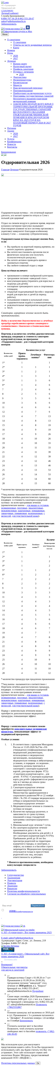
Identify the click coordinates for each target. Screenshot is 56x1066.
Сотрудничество (15, 875)
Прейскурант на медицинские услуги (32, 93)
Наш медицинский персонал (27, 88)
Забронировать (8, 24)
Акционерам (13, 877)
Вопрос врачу (20, 63)
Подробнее (37, 991)
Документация (14, 880)
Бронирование (8, 152)
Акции (10, 131)
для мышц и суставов (38, 505)
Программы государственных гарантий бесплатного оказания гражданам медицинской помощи (33, 99)
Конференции (14, 141)
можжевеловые (9, 510)
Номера (11, 50)
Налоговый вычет (22, 66)
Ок (38, 1063)
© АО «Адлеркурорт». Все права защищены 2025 (26, 932)
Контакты (12, 147)
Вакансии (12, 888)
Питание (11, 128)
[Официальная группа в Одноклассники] (10, 28)
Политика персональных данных (18, 1063)
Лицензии (12, 886)
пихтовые (22, 508)
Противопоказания (23, 90)
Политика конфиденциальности (23, 891)
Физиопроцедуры (22, 80)
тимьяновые (20, 513)
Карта (16, 47)
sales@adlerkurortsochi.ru (13, 21)
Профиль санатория (23, 69)
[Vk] (23, 28)
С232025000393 (7, 11)
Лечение (11, 61)
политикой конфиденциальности (21, 911)
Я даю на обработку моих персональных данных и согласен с (24, 910)
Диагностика (19, 77)
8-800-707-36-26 (9, 18)
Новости (11, 144)
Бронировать (26, 1020)
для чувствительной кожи (25, 516)
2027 (15, 58)
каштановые (24, 510)
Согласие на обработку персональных (26, 894)
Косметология (20, 82)
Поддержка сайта (10, 959)
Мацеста (17, 85)
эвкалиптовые (35, 508)
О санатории (13, 39)
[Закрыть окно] (8, 975)
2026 (15, 55)
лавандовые (7, 513)
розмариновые (8, 508)
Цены (10, 53)
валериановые (35, 513)
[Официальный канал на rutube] (28, 28)
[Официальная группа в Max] (16, 31)
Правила (11, 883)
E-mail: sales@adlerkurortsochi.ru (17, 938)
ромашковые (38, 510)
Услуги (10, 139)
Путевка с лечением (23, 72)
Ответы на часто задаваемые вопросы (32, 45)
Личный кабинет (10, 13)
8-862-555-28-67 (26, 18)
